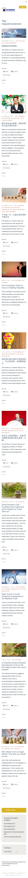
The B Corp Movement (9, 43)
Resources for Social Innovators (13, 209)
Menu (23, 7)
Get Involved (20, 41)
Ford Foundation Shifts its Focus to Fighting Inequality (13, 286)
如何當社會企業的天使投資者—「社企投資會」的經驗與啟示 (14, 361)
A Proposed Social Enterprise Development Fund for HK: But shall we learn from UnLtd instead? (14, 666)
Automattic (18, 875)
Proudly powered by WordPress (14, 873)
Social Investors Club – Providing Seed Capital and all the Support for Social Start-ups (13, 508)
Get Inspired (6, 118)
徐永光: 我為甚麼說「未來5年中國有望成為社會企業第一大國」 (14, 438)
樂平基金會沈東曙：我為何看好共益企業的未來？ (14, 124)
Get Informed (19, 116)
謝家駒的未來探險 (9, 46)
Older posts (10, 810)
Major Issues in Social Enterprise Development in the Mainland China (12, 596)
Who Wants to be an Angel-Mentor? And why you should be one (13, 754)
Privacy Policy (6, 865)
